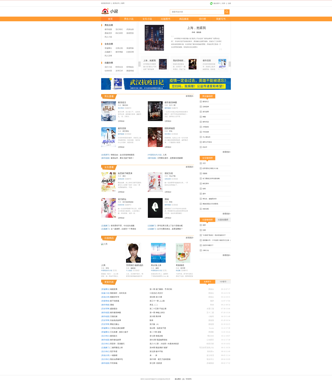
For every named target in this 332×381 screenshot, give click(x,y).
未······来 (153, 361)
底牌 (211, 243)
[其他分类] (105, 303)
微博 (122, 3)
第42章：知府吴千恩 (158, 334)
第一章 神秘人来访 (157, 319)
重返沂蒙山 (114, 330)
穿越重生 (108, 48)
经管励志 (130, 67)
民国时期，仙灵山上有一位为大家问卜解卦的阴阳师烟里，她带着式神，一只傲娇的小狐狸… (176, 140)
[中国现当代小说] (155, 155)
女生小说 (147, 19)
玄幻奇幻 (119, 29)
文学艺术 (119, 71)
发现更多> (190, 96)
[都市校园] (105, 158)
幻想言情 (130, 52)
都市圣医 (122, 128)
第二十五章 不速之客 (158, 315)
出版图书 (165, 19)
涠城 (167, 199)
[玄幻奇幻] (105, 342)
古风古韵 (119, 48)
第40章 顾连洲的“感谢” (159, 354)
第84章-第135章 (156, 303)
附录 (151, 326)
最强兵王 (213, 102)
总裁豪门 (108, 52)
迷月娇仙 (122, 199)
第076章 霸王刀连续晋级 (160, 365)
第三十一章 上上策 (157, 307)
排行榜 (202, 19)
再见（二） (154, 311)
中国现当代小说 (106, 270)
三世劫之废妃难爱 (117, 334)
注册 (229, 3)
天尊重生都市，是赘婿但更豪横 (170, 158)
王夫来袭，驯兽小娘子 (119, 338)
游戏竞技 (130, 33)
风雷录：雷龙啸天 (117, 350)
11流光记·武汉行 (156, 299)
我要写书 (221, 19)
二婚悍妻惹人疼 (116, 354)
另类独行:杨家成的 (134, 265)
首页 (110, 19)
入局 (164, 155)
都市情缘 (119, 52)
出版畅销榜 (207, 237)
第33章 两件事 (155, 322)
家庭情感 (130, 71)
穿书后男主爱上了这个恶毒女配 (170, 226)
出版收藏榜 (223, 237)
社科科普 (108, 71)
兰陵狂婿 (113, 322)
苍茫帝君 (113, 357)
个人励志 (129, 270)
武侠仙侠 (130, 29)
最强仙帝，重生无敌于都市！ (122, 158)
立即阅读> (121, 121)
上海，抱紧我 (196, 28)
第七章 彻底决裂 (156, 342)
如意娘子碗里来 (125, 173)
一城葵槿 (113, 361)
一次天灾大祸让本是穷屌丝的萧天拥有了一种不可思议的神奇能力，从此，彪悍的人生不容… (176, 114)
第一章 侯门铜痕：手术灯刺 (161, 295)
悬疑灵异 (108, 33)
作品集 (178, 270)
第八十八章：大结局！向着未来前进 (164, 350)
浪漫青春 (130, 48)
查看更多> (227, 161)
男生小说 (128, 19)
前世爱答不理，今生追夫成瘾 (122, 226)
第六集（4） (155, 330)
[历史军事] (105, 315)
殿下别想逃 (114, 307)
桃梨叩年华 (114, 303)
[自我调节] (105, 155)
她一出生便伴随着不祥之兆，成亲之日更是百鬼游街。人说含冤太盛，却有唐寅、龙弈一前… (129, 211)
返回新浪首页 (105, 3)
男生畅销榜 (207, 96)
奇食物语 (180, 265)
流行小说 (108, 67)
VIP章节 (223, 288)
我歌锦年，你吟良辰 (118, 299)
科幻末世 (119, 33)
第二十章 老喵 (155, 338)
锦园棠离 (113, 295)
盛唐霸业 (113, 315)
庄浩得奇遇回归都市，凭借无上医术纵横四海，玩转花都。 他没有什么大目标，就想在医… (129, 140)
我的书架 (95, 189)
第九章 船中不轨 (156, 357)
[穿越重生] (105, 295)
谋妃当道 (169, 173)
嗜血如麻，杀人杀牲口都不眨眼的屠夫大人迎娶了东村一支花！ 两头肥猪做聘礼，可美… (129, 185)
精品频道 (184, 19)
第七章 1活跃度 (156, 369)
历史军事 (218, 107)
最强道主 (122, 102)
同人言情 (108, 56)
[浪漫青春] (105, 307)
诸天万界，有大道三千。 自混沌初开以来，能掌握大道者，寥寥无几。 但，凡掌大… (129, 114)
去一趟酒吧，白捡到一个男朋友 (123, 229)
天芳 (211, 172)
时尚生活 (119, 67)
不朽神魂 (113, 369)
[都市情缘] (105, 311)
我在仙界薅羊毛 (116, 365)
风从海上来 (156, 265)
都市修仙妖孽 (115, 346)
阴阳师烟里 (170, 128)
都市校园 (108, 29)
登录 (223, 3)
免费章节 (207, 288)
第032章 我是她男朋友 (158, 346)
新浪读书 (116, 3)
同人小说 (108, 37)
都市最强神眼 (171, 102)
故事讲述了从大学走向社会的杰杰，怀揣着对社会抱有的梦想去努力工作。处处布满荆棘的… (176, 211)
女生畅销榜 (207, 167)
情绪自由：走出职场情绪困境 (122, 155)
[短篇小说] (105, 299)
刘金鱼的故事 (115, 326)
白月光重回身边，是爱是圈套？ (170, 229)
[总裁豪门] (105, 226)
